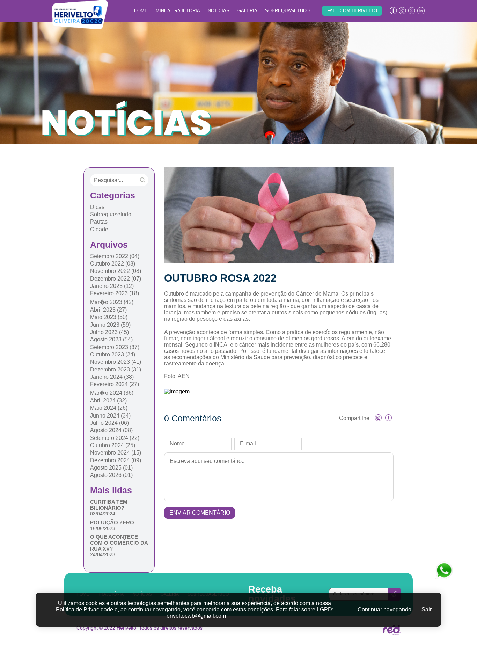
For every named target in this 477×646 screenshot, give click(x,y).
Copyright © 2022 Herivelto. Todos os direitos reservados (139, 628)
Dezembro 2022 (115, 279)
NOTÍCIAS (218, 10)
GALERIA (247, 10)
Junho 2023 (110, 325)
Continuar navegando (384, 609)
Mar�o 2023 (111, 302)
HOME (141, 10)
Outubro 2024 (112, 445)
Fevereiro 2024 (114, 384)
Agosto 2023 (111, 339)
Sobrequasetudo (110, 214)
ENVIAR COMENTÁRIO (199, 513)
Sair (426, 609)
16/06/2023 (102, 528)
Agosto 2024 (111, 430)
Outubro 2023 (112, 354)
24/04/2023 (102, 554)
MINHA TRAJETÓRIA (178, 10)
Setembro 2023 (114, 347)
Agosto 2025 (111, 468)
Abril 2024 (108, 401)
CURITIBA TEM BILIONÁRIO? (108, 505)
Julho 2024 (109, 423)
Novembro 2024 (115, 453)
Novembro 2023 (115, 362)
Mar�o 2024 (111, 393)
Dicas (97, 207)
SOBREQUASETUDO (287, 10)
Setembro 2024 (114, 438)
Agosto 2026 (111, 475)
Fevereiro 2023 (114, 293)
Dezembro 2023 (115, 369)
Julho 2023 (109, 332)
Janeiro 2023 (112, 286)
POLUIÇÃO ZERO (112, 522)
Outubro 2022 (112, 264)
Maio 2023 (108, 317)
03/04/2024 (102, 513)
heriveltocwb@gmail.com (194, 616)
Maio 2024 (108, 408)
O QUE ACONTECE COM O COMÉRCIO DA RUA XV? (119, 543)
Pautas (99, 222)
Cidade (99, 229)
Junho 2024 (110, 416)
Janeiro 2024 (112, 377)
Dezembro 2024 (115, 460)
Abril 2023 (108, 310)
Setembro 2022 (114, 256)
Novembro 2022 (115, 271)
